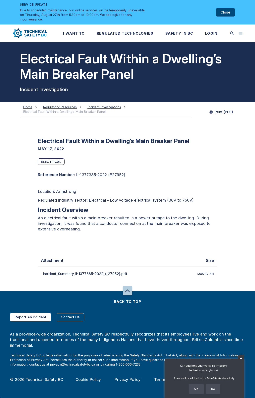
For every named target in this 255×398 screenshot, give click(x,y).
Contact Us (70, 317)
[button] (26, 33)
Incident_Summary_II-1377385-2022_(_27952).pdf (85, 274)
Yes (196, 389)
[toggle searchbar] (232, 33)
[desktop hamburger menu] (240, 33)
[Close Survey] (241, 358)
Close (225, 12)
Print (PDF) (224, 112)
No (213, 389)
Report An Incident (30, 317)
